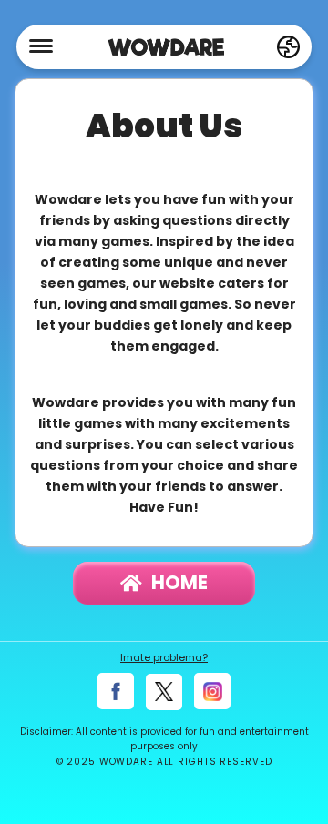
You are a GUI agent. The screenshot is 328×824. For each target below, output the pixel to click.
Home (179, 582)
